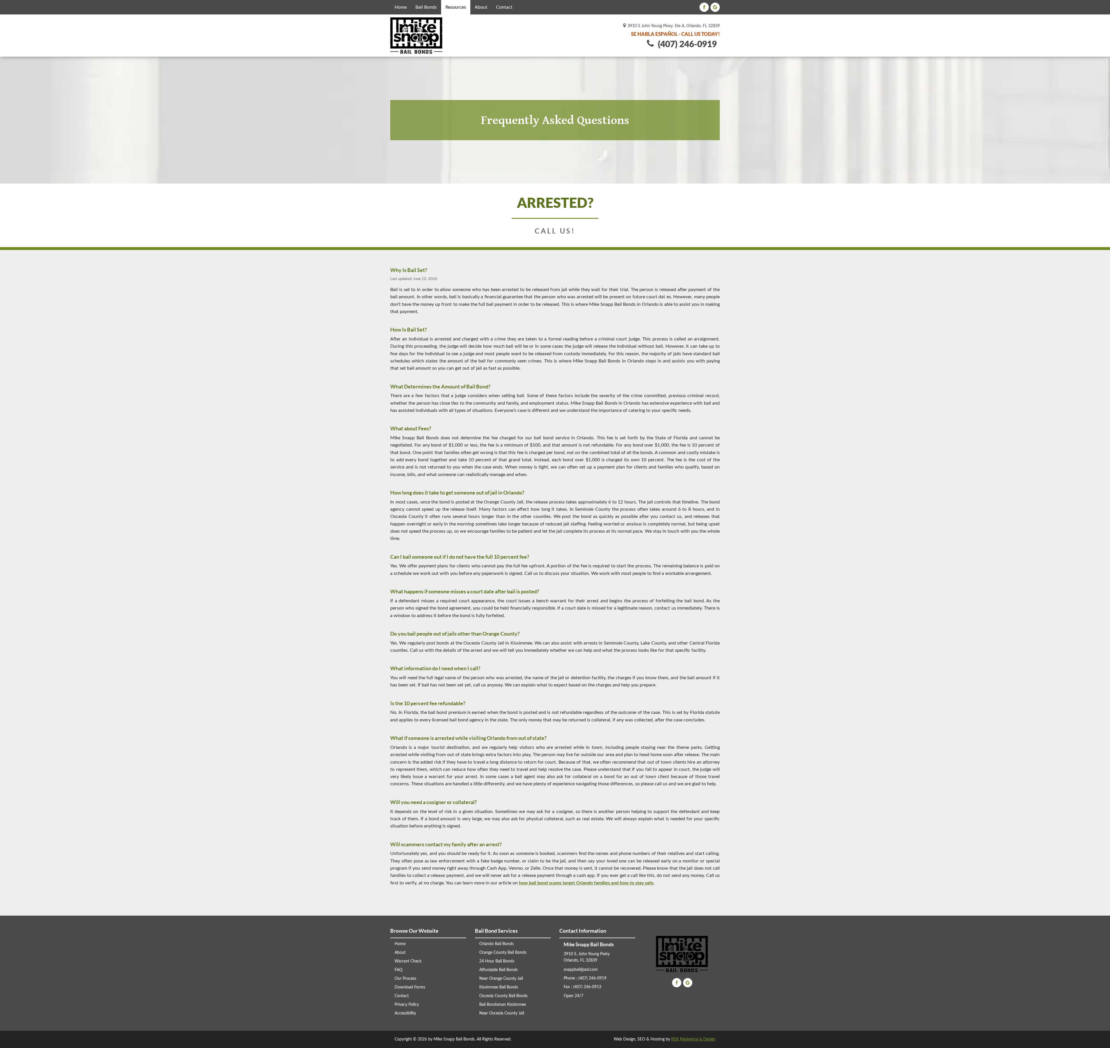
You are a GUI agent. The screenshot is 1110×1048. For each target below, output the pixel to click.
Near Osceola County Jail (501, 1013)
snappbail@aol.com (581, 970)
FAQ (398, 970)
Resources (455, 7)
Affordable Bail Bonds (498, 970)
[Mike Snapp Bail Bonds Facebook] (704, 7)
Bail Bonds (426, 7)
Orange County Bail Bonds (502, 953)
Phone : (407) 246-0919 (585, 978)
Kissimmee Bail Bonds (498, 987)
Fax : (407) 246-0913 (582, 987)
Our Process (405, 979)
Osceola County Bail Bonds (503, 996)
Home (401, 7)
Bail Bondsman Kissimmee (502, 1005)
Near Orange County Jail (501, 979)
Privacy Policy (407, 1005)
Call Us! (555, 231)
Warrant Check (408, 961)
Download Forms (410, 987)
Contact (504, 7)
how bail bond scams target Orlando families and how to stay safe (586, 883)
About (481, 7)
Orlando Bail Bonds (496, 944)
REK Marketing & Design (693, 1039)
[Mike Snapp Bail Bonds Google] (715, 7)
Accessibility (405, 1013)
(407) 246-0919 (685, 44)
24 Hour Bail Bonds (496, 961)
